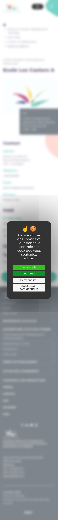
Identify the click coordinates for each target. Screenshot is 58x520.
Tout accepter (29, 267)
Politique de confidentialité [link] (29, 287)
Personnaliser (29, 280)
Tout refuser (29, 273)
